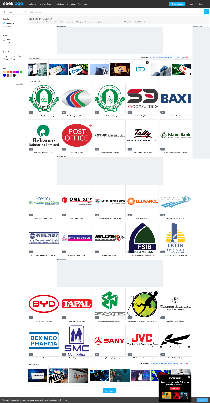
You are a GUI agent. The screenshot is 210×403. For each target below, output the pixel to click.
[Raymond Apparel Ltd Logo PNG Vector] (110, 135)
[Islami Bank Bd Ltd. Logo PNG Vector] (110, 98)
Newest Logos (71, 4)
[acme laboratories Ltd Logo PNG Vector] (175, 304)
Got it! (203, 400)
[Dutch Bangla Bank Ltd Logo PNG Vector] (77, 98)
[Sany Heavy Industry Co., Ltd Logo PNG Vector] (110, 341)
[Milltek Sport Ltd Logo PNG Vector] (110, 238)
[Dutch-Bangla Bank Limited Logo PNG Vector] (110, 201)
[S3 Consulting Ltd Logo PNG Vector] (142, 98)
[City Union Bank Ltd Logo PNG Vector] (77, 238)
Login (192, 4)
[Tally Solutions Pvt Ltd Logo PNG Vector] (142, 135)
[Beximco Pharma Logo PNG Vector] (44, 341)
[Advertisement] (201, 60)
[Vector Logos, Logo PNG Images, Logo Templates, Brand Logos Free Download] (13, 4)
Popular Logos (59, 4)
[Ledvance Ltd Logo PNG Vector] (142, 201)
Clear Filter (19, 84)
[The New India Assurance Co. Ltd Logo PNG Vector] (44, 238)
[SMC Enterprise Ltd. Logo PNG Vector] (77, 341)
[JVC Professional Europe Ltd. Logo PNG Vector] (142, 341)
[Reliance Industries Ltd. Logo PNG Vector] (44, 135)
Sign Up (201, 4)
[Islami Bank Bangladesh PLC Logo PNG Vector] (175, 135)
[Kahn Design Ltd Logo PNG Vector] (175, 341)
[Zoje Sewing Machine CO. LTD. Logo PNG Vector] (110, 304)
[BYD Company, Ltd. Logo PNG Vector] (44, 304)
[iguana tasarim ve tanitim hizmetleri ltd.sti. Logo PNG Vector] (142, 304)
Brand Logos (32, 4)
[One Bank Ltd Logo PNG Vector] (77, 201)
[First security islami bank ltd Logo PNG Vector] (142, 238)
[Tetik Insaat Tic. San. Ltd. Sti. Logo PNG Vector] (175, 238)
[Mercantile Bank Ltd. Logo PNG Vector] (44, 201)
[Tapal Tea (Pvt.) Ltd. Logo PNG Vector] (77, 304)
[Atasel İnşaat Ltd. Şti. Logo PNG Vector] (175, 201)
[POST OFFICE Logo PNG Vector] (77, 135)
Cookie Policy (62, 400)
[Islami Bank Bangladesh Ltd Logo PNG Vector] (44, 98)
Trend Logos (82, 4)
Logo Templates (45, 4)
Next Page (109, 391)
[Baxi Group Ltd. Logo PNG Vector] (175, 98)
